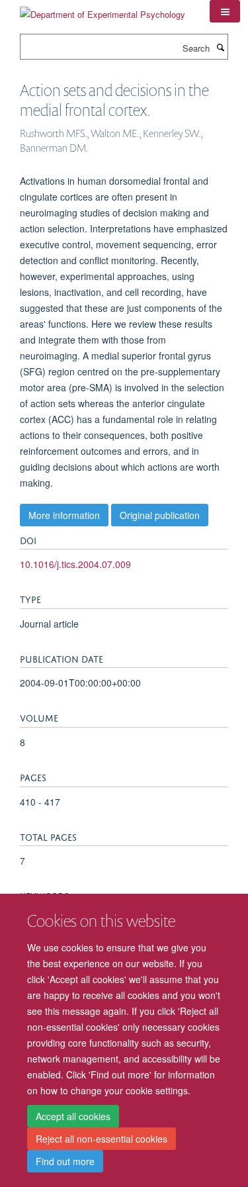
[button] (225, 11)
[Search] (220, 47)
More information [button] (64, 515)
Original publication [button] (160, 515)
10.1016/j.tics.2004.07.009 (75, 564)
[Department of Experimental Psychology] (102, 9)
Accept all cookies (73, 1116)
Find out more (65, 1161)
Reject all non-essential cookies (101, 1138)
